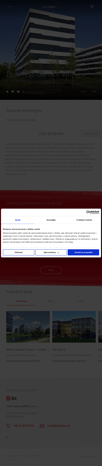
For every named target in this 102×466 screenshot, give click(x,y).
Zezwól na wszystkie (83, 252)
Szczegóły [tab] (51, 220)
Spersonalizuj (50, 252)
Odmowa (19, 252)
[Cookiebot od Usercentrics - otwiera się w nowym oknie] (88, 212)
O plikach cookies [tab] (84, 220)
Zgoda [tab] (18, 220)
